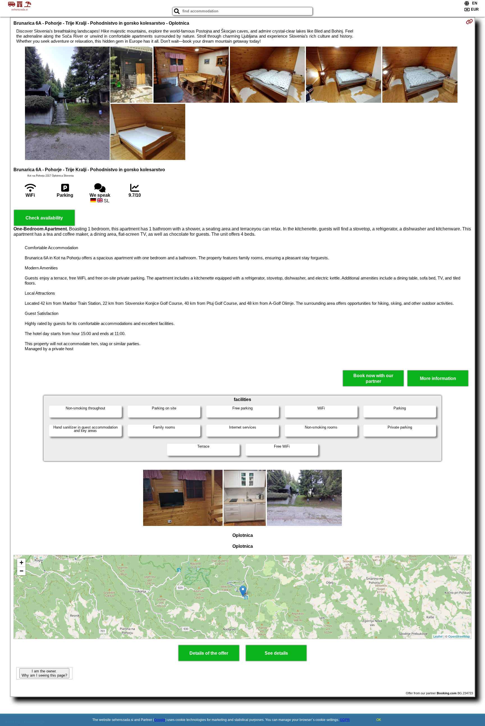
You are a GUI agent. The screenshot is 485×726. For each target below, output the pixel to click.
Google (159, 720)
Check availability (44, 218)
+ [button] (21, 562)
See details (276, 653)
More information (438, 378)
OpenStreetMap (459, 636)
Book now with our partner (373, 378)
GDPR (345, 720)
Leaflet (438, 636)
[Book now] (469, 21)
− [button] (21, 570)
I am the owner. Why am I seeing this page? (44, 673)
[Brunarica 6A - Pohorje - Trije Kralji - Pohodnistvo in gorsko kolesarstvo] (67, 104)
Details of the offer (208, 653)
